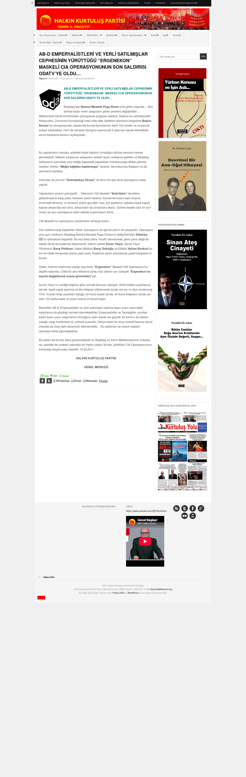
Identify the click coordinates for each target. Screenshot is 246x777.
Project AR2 (119, 592)
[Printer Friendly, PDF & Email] (54, 375)
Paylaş (103, 380)
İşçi (165, 35)
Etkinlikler (92, 35)
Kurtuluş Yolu (62, 3)
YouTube (192, 516)
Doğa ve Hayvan (75, 42)
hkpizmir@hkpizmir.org (161, 589)
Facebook (192, 508)
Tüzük (147, 3)
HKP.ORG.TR (43, 3)
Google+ (201, 508)
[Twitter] (49, 381)
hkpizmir (43, 78)
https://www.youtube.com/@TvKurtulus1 (146, 511)
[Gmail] (76, 381)
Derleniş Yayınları (85, 3)
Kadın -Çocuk (97, 42)
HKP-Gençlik (106, 3)
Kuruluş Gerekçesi (128, 3)
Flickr (184, 516)
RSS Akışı (176, 508)
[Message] (90, 381)
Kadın (154, 35)
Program (160, 3)
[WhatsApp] (61, 381)
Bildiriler (111, 35)
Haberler (76, 35)
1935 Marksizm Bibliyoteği (184, 3)
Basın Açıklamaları (132, 35)
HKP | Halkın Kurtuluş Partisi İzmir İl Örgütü (123, 19)
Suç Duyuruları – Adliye (52, 35)
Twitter (184, 508)
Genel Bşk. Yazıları (49, 42)
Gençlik (177, 35)
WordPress (133, 592)
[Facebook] (42, 381)
